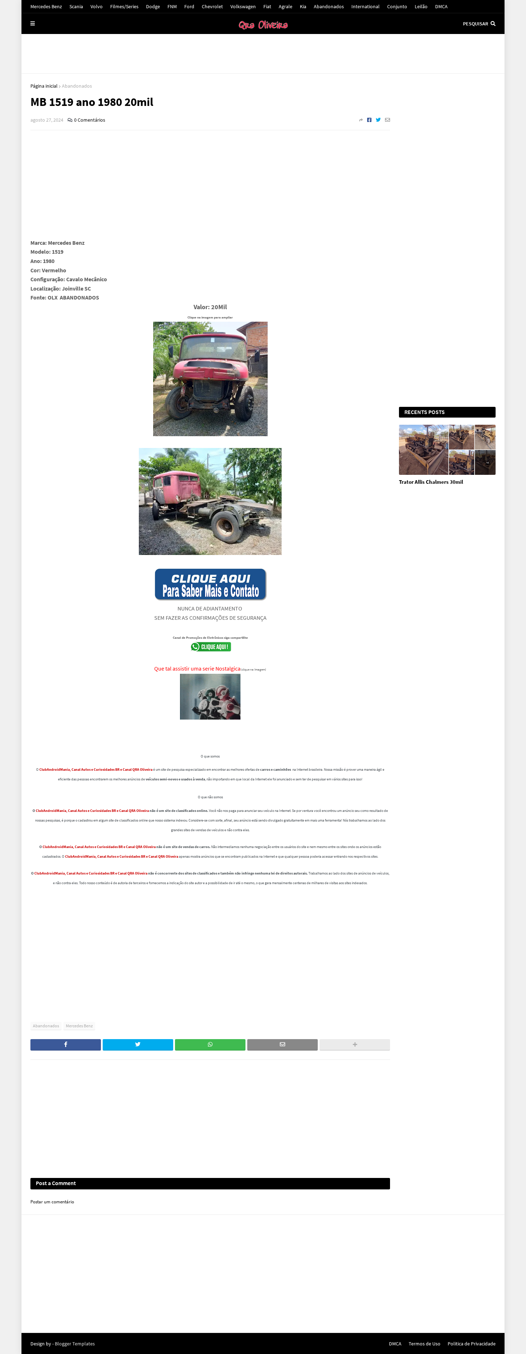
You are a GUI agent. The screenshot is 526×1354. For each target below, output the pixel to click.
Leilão (421, 6)
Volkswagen (243, 6)
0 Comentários (89, 120)
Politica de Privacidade (472, 1343)
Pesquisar (475, 23)
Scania (76, 6)
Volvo (97, 6)
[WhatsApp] (210, 1045)
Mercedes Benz (46, 6)
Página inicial (44, 86)
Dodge (153, 6)
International (365, 6)
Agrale (285, 6)
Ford (189, 6)
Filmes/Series (124, 6)
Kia (303, 6)
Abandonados (329, 6)
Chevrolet (212, 6)
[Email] (387, 119)
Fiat (267, 6)
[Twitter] (378, 119)
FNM (172, 6)
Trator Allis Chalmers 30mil (431, 481)
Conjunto (397, 6)
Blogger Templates (75, 1343)
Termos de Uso (424, 1343)
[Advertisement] (263, 53)
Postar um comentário (52, 1202)
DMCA (441, 6)
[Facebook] (369, 119)
